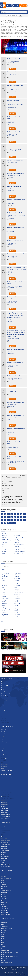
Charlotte (3, 587)
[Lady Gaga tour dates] (7, 645)
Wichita (3, 616)
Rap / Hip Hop (5, 550)
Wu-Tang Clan (4, 926)
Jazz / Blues (4, 542)
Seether (3, 704)
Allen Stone (4, 910)
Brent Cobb (4, 766)
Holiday (17, 542)
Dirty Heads (4, 838)
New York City (5, 573)
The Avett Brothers (5, 738)
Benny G (3, 762)
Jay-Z (2, 924)
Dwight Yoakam (5, 736)
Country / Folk (5, 539)
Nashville (3, 594)
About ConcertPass (8, 972)
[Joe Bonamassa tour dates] (7, 637)
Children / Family (19, 537)
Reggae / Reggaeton (20, 551)
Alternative (17, 535)
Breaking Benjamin (5, 694)
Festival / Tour (18, 541)
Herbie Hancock (5, 786)
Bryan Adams (4, 842)
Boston (3, 591)
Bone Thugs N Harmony (7, 928)
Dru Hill (3, 882)
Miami (16, 610)
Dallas (3, 580)
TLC (2, 874)
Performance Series (20, 548)
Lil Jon (2, 938)
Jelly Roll (3, 932)
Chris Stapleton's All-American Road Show (11, 746)
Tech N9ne (3, 946)
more (6, 38)
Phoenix (17, 576)
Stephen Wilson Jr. (5, 752)
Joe (2, 888)
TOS (24, 974)
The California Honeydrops (7, 798)
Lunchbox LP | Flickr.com (22, 640)
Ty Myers (3, 760)
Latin (2, 544)
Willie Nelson (4, 730)
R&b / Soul (17, 550)
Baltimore (17, 594)
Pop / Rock (4, 548)
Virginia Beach (5, 607)
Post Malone (4, 756)
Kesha (2, 834)
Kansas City (4, 605)
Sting (2, 862)
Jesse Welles (4, 681)
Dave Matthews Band (6, 714)
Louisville (3, 596)
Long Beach (18, 603)
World (3, 553)
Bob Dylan (3, 826)
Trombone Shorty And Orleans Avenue (10, 782)
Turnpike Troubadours (6, 732)
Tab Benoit (3, 784)
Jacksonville (18, 582)
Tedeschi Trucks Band (6, 778)
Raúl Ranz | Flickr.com (9, 640)
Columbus (4, 585)
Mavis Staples (4, 800)
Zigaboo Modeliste (5, 814)
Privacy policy (17, 974)
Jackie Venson (4, 810)
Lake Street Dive (5, 720)
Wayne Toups (4, 808)
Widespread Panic (5, 710)
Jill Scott (3, 894)
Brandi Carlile (4, 858)
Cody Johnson (4, 754)
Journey (3, 836)
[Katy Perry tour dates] (20, 637)
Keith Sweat (4, 886)
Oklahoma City (5, 598)
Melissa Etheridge (5, 840)
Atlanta (16, 607)
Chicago (3, 575)
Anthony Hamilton (5, 902)
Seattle (16, 591)
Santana (3, 828)
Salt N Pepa (4, 922)
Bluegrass (4, 535)
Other (3, 546)
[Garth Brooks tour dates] (20, 645)
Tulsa (16, 612)
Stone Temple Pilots (6, 700)
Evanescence (4, 708)
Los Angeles (18, 573)
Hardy (2, 768)
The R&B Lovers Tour (6, 890)
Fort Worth (17, 585)
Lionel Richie (4, 892)
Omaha (3, 610)
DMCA (22, 972)
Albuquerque (18, 600)
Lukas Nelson (4, 740)
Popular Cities (5, 566)
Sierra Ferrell (4, 788)
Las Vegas (4, 600)
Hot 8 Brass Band (5, 804)
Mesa (16, 605)
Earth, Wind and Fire (6, 878)
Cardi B (3, 936)
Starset (3, 698)
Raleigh (17, 609)
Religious (3, 551)
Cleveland (17, 614)
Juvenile (3, 954)
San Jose (17, 580)
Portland (17, 596)
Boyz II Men (4, 880)
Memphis (17, 589)
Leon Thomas (4, 912)
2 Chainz (3, 934)
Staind (2, 702)
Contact (17, 972)
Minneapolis (4, 614)
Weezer (3, 687)
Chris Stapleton (5, 734)
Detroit (16, 587)
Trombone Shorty (5, 794)
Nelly (2, 942)
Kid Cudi (3, 960)
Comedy (17, 539)
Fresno (16, 601)
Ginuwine (3, 884)
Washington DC (19, 592)
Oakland (3, 612)
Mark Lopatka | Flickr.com (22, 649)
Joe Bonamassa (5, 796)
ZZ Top (3, 860)
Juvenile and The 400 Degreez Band (9, 956)
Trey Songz (4, 906)
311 (2, 683)
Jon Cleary (3, 806)
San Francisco (18, 584)
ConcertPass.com (11, 968)
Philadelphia (4, 576)
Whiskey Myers (5, 742)
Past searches (8, 974)
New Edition (4, 896)
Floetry (3, 904)
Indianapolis (4, 584)
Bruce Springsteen (5, 864)
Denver (3, 592)
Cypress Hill (4, 958)
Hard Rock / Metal (6, 541)
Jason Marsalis (4, 812)
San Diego (17, 578)
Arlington (17, 616)
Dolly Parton (4, 748)
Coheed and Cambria (6, 844)
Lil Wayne (3, 930)
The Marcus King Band (6, 780)
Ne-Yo (2, 900)
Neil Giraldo (4, 848)
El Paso (3, 589)
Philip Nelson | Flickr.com (9, 649)
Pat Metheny (4, 790)
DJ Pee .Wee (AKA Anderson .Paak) (9, 952)
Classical (3, 537)
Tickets (13, 68)
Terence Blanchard (5, 816)
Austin (3, 582)
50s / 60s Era (4, 534)
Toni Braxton (4, 898)
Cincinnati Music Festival (7, 792)
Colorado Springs (5, 609)
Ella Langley (4, 758)
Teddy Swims (4, 908)
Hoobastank (4, 706)
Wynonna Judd (4, 750)
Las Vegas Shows (19, 544)
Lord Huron (4, 716)
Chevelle (3, 692)
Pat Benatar (4, 846)
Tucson (3, 601)
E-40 (2, 944)
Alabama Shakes (5, 856)
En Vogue (3, 876)
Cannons (3, 718)
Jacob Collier (4, 802)
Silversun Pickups (5, 685)
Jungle (2, 854)
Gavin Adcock (4, 744)
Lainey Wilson (4, 764)
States (3, 569)
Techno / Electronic (20, 553)
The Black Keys (4, 696)
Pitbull (2, 940)
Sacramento (4, 603)
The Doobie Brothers (6, 830)
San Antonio (4, 578)
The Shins (3, 689)
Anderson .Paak (5, 950)
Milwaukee (17, 598)
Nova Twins (4, 712)
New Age (17, 546)
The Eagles (4, 832)
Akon (2, 948)
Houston (17, 575)
